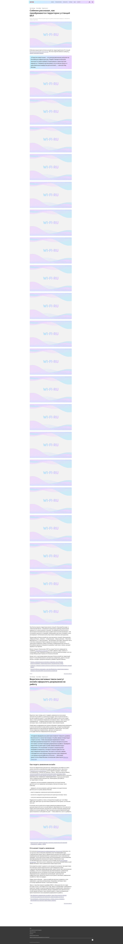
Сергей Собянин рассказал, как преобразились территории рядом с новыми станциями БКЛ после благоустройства (49, 669)
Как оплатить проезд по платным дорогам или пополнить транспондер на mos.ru (48, 896)
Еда (75, 2)
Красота (65, 2)
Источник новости (68, 673)
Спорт (78, 2)
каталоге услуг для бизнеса (38, 770)
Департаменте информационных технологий (49, 851)
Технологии (58, 2)
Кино (52, 2)
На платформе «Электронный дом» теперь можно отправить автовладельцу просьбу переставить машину (47, 899)
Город (70, 2)
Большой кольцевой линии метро (39, 51)
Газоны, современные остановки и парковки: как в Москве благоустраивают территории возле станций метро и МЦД (46, 662)
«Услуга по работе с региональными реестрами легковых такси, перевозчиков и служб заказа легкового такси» (48, 774)
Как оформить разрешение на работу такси (42, 895)
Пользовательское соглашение (35, 930)
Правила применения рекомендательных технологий (39, 937)
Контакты (31, 933)
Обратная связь (33, 931)
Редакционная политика (34, 935)
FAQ (30, 928)
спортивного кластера (41, 650)
